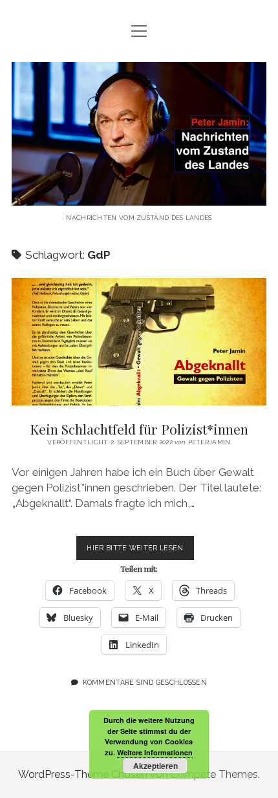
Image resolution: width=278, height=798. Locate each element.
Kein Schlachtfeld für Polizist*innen (139, 341)
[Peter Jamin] (139, 195)
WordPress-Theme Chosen (82, 774)
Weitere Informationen (155, 752)
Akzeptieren (155, 765)
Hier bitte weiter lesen (140, 551)
